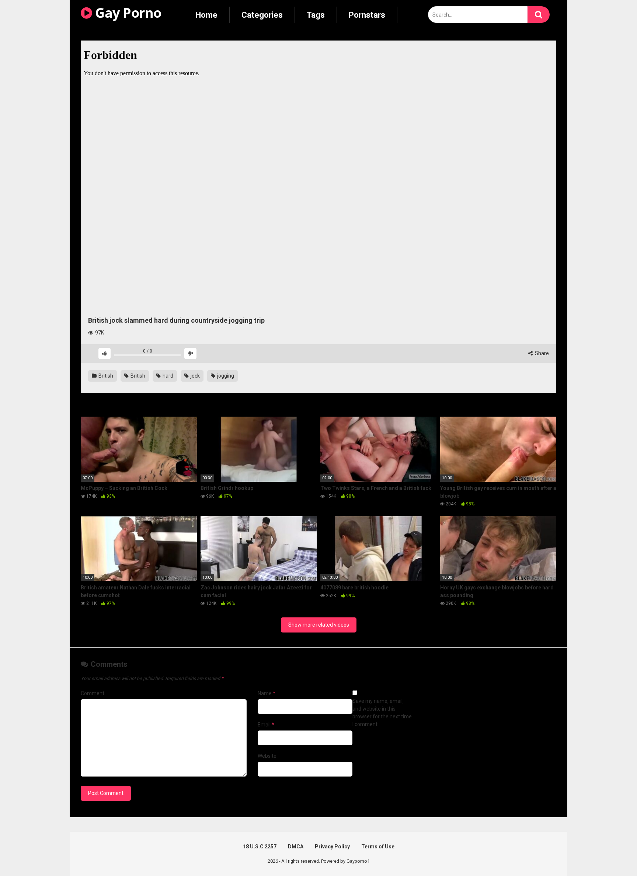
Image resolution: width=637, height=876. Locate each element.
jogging (225, 376)
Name (266, 693)
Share (541, 353)
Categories (262, 15)
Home (206, 15)
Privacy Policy (332, 846)
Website (267, 756)
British (105, 376)
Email (266, 725)
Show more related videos (318, 625)
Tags (316, 15)
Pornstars (367, 15)
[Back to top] (612, 853)
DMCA (295, 846)
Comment (92, 693)
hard (167, 376)
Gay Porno (126, 13)
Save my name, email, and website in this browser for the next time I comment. (382, 712)
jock (194, 376)
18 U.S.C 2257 (259, 846)
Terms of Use (377, 846)
